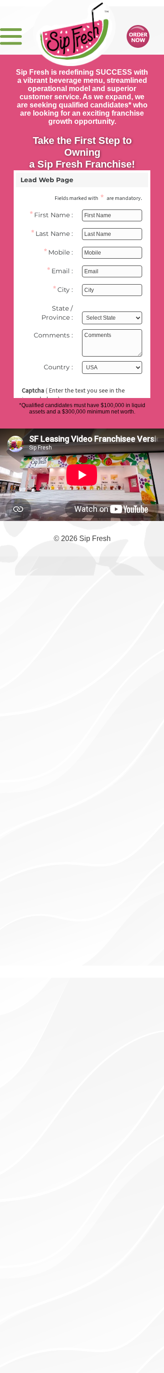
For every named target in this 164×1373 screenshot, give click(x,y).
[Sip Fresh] (74, 29)
